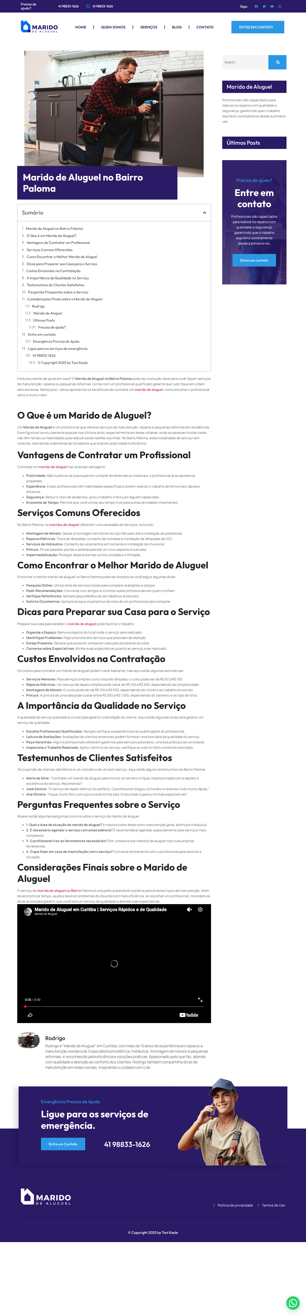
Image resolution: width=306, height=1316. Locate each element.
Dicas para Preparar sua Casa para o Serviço (62, 264)
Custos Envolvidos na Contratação (53, 271)
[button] (204, 212)
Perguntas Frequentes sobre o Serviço (58, 292)
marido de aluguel (149, 389)
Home (80, 27)
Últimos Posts (44, 320)
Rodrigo (38, 306)
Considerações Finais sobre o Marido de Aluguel (65, 299)
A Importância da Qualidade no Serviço (58, 278)
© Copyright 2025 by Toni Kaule (63, 362)
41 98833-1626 (103, 6)
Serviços (148, 27)
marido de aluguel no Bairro (59, 890)
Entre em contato (42, 334)
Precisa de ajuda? (52, 327)
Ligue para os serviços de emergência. (58, 348)
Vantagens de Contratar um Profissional (58, 242)
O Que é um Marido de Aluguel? (51, 235)
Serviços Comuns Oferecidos (50, 249)
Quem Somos (113, 27)
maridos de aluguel (64, 524)
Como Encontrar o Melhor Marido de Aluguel (62, 256)
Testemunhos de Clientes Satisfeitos (55, 285)
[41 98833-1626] (88, 6)
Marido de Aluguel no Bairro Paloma (54, 228)
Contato (205, 27)
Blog (177, 27)
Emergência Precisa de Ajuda (56, 341)
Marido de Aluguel (47, 313)
